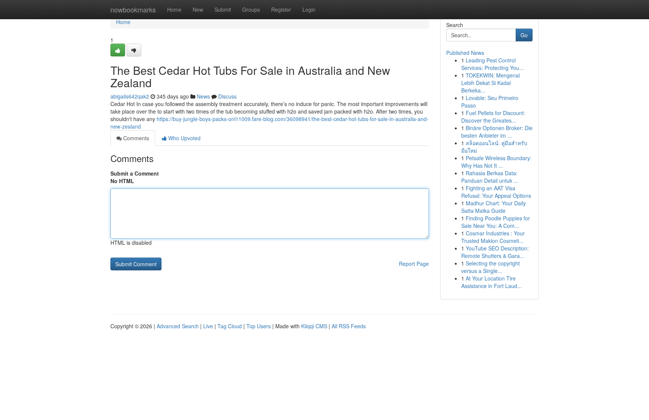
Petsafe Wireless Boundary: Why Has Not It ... (496, 161)
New (198, 9)
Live (208, 326)
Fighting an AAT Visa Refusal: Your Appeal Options (496, 191)
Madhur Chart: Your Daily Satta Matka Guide (493, 206)
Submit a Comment (134, 173)
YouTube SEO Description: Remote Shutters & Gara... (495, 251)
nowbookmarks (133, 9)
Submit (222, 9)
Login (308, 9)
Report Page (414, 263)
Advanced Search (178, 326)
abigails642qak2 (129, 96)
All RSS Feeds (349, 326)
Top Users (258, 326)
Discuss (227, 96)
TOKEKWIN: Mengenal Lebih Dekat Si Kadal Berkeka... (490, 82)
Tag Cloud (229, 326)
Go (524, 35)
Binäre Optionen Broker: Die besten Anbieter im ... (497, 131)
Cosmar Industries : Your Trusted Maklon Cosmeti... (493, 236)
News (203, 96)
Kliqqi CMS (314, 326)
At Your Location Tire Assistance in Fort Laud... (491, 282)
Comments (135, 138)
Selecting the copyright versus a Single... (490, 266)
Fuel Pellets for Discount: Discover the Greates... (493, 116)
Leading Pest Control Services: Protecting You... (492, 63)
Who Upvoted (184, 138)
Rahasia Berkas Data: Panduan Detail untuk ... (489, 176)
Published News (465, 52)
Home (174, 9)
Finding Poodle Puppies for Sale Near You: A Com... (495, 221)
